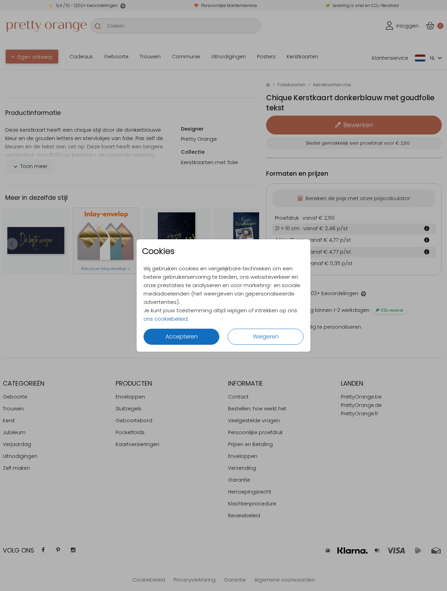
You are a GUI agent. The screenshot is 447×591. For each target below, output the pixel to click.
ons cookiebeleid (166, 318)
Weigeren (266, 337)
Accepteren (182, 337)
